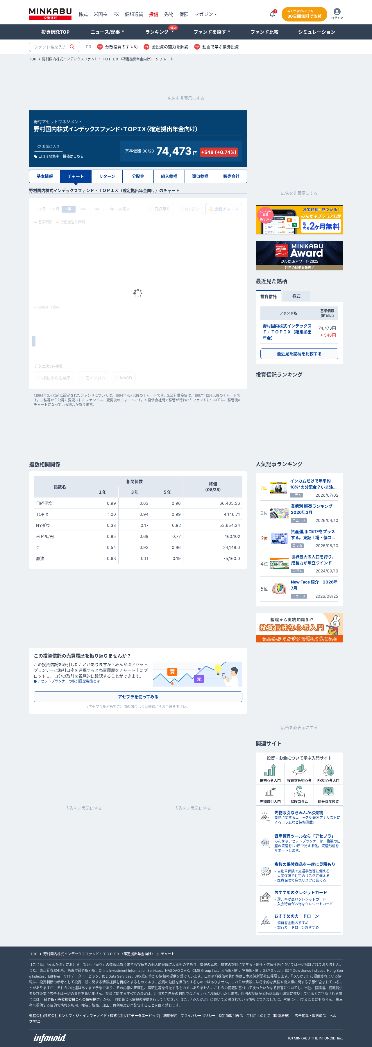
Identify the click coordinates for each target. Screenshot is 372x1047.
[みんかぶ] (50, 14)
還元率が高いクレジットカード (301, 899)
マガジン (203, 14)
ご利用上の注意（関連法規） (268, 1016)
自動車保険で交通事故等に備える (303, 871)
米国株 (101, 14)
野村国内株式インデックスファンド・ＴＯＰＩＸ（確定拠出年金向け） (98, 59)
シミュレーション (316, 32)
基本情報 (45, 176)
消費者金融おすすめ (293, 923)
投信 (153, 14)
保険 (184, 14)
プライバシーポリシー (197, 1016)
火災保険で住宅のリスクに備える (303, 876)
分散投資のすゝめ (121, 46)
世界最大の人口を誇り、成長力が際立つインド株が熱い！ (313, 562)
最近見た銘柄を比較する (299, 353)
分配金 (138, 176)
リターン (107, 176)
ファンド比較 (264, 32)
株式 (83, 14)
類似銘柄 (200, 176)
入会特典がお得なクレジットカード (305, 904)
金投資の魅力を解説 (170, 46)
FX (116, 14)
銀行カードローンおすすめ (298, 927)
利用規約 (170, 1016)
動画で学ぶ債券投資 (220, 46)
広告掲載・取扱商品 (310, 1016)
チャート (167, 59)
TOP (32, 59)
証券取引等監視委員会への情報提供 (72, 999)
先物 (169, 14)
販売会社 (231, 176)
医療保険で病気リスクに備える (301, 880)
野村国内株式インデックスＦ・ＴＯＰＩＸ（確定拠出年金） (287, 331)
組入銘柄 (169, 176)
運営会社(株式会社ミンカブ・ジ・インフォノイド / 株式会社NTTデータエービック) (94, 1016)
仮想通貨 (134, 14)
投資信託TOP (55, 32)
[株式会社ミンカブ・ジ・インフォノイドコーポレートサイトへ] (50, 1038)
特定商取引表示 (231, 1016)
